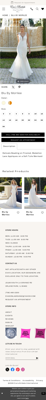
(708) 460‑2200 (12, 292)
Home (5, 15)
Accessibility (28, 380)
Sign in (8, 322)
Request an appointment (18, 299)
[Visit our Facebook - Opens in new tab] (12, 369)
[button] (3, 9)
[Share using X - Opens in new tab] (13, 87)
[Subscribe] (37, 358)
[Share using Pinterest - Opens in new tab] (19, 87)
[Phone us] (32, 9)
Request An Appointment (23, 140)
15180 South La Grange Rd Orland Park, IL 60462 (18, 284)
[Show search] (37, 9)
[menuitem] (3, 9)
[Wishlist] (42, 9)
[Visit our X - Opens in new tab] (7, 369)
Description (9, 146)
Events (9, 315)
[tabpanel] (23, 51)
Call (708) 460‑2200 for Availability (23, 135)
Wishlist (9, 326)
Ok (43, 393)
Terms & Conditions (11, 380)
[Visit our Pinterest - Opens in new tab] (18, 369)
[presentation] (11, 193)
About (8, 312)
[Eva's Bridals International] (18, 9)
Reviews (9, 319)
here (27, 398)
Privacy (39, 380)
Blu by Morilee (19, 15)
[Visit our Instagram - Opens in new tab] (23, 369)
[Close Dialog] (2, 393)
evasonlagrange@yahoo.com (20, 296)
